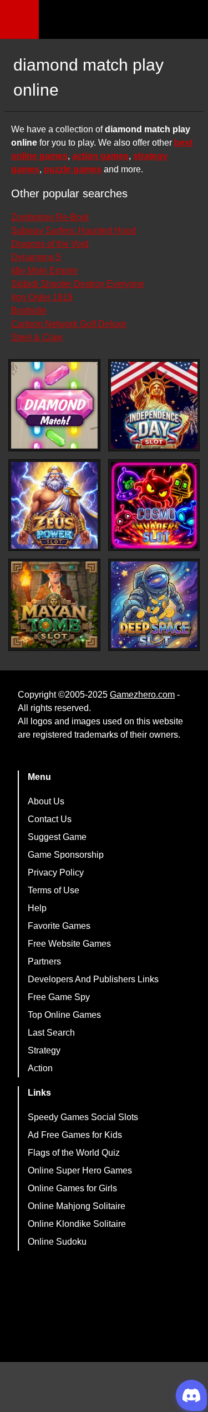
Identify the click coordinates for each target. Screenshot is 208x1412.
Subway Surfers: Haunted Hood (73, 230)
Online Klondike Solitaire (77, 1224)
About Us (46, 801)
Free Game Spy (59, 997)
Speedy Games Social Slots (83, 1117)
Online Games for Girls (72, 1188)
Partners (44, 961)
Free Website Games (69, 943)
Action (40, 1068)
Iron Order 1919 (42, 297)
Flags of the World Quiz (74, 1152)
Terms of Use (53, 890)
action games (100, 156)
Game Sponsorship (66, 854)
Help (37, 908)
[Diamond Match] (54, 405)
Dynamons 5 (36, 257)
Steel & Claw (37, 337)
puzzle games (73, 169)
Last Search (51, 1032)
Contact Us (50, 819)
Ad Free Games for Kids (75, 1135)
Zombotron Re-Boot (50, 217)
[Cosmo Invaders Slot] (154, 505)
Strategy (44, 1050)
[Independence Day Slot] (154, 405)
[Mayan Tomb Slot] (54, 604)
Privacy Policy (56, 872)
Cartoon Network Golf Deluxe (68, 324)
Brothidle (29, 310)
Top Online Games (64, 1015)
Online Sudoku (57, 1241)
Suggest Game (57, 837)
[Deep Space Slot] (154, 604)
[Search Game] (190, 22)
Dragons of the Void (50, 243)
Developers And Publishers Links (93, 979)
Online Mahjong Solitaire (76, 1206)
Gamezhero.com (142, 694)
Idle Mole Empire (44, 270)
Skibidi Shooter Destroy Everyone (77, 284)
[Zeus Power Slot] (54, 505)
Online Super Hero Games (80, 1170)
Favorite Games (59, 926)
